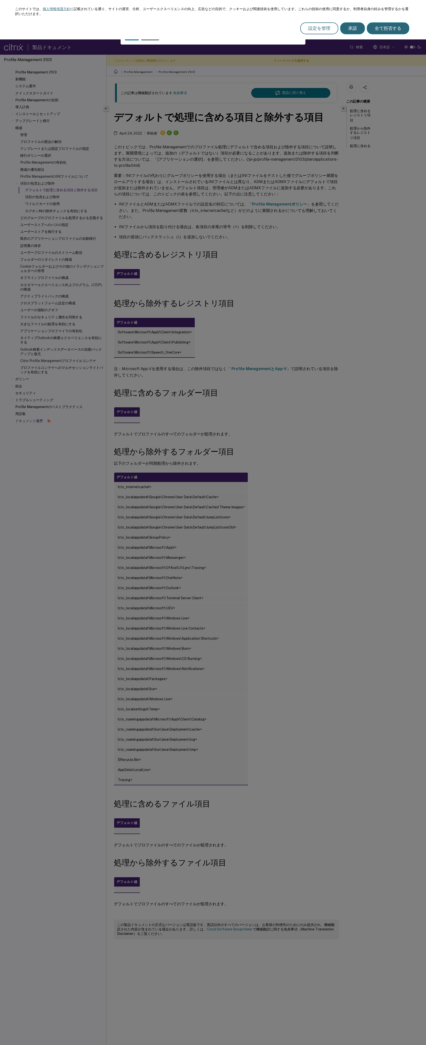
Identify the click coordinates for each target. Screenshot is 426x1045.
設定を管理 (319, 28)
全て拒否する (388, 28)
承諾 (352, 28)
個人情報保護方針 (56, 9)
